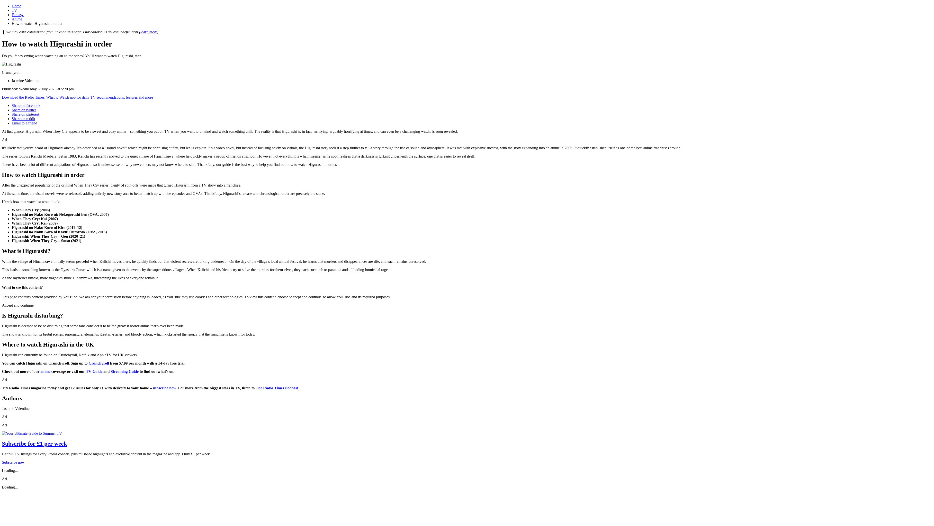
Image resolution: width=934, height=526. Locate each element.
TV (14, 10)
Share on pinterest (25, 114)
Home (16, 6)
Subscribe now (13, 462)
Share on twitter (24, 110)
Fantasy (18, 15)
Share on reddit (23, 119)
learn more (148, 32)
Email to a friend (24, 123)
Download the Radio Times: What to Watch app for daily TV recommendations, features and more (77, 97)
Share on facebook (26, 105)
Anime (17, 19)
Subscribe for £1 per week (34, 444)
